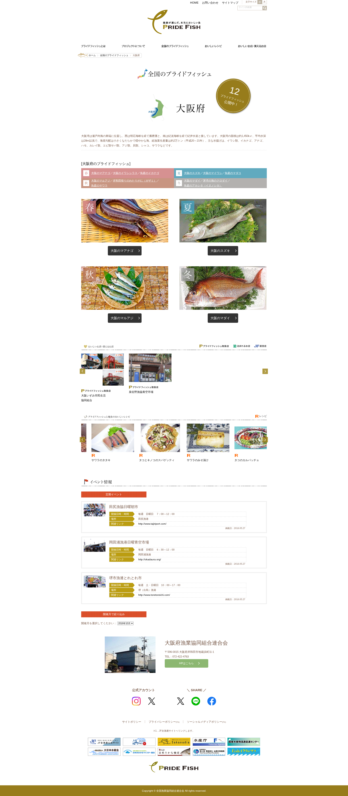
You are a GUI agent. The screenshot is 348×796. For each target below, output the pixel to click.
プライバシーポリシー (164, 721)
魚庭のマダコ (233, 173)
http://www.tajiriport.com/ (152, 523)
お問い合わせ (210, 2)
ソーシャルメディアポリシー (206, 721)
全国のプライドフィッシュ (114, 55)
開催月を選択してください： (99, 623)
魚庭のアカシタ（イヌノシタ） (203, 185)
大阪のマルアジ (100, 180)
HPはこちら (186, 663)
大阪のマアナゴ (100, 173)
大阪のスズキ (192, 173)
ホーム (92, 55)
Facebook (211, 701)
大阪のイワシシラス (125, 173)
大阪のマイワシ (212, 173)
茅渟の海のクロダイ (215, 180)
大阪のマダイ (192, 180)
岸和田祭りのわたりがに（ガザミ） (134, 180)
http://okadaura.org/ (149, 559)
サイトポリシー (131, 721)
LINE (195, 701)
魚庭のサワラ (99, 185)
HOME (194, 2)
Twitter (151, 701)
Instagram (136, 701)
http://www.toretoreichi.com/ (154, 595)
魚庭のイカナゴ (149, 173)
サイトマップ (230, 2)
